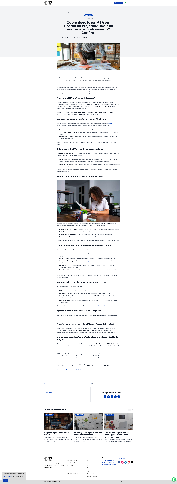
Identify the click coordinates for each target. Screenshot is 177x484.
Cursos (68, 3)
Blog (86, 3)
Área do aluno (118, 3)
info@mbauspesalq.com (110, 464)
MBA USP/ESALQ (56, 12)
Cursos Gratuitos (70, 465)
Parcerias (80, 3)
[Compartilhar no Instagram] (108, 396)
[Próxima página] (132, 410)
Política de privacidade (92, 476)
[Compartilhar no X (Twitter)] (111, 396)
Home (63, 3)
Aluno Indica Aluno (91, 473)
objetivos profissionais (103, 306)
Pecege (131, 482)
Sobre (74, 3)
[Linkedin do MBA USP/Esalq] (125, 462)
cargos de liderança (91, 261)
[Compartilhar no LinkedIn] (115, 396)
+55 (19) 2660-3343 (109, 460)
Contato (98, 3)
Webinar (92, 3)
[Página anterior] (129, 410)
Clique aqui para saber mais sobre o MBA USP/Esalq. (70, 369)
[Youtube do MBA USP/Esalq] (129, 462)
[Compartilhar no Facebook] (104, 396)
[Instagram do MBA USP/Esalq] (122, 462)
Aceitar (5, 480)
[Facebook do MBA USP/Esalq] (119, 462)
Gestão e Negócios (67, 12)
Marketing (110, 123)
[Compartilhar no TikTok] (118, 396)
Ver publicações (49, 392)
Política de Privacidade (7, 476)
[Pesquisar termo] (111, 3)
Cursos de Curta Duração (72, 462)
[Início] (44, 12)
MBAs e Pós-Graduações (72, 460)
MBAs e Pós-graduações (72, 473)
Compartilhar (109, 37)
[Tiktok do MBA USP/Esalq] (132, 462)
